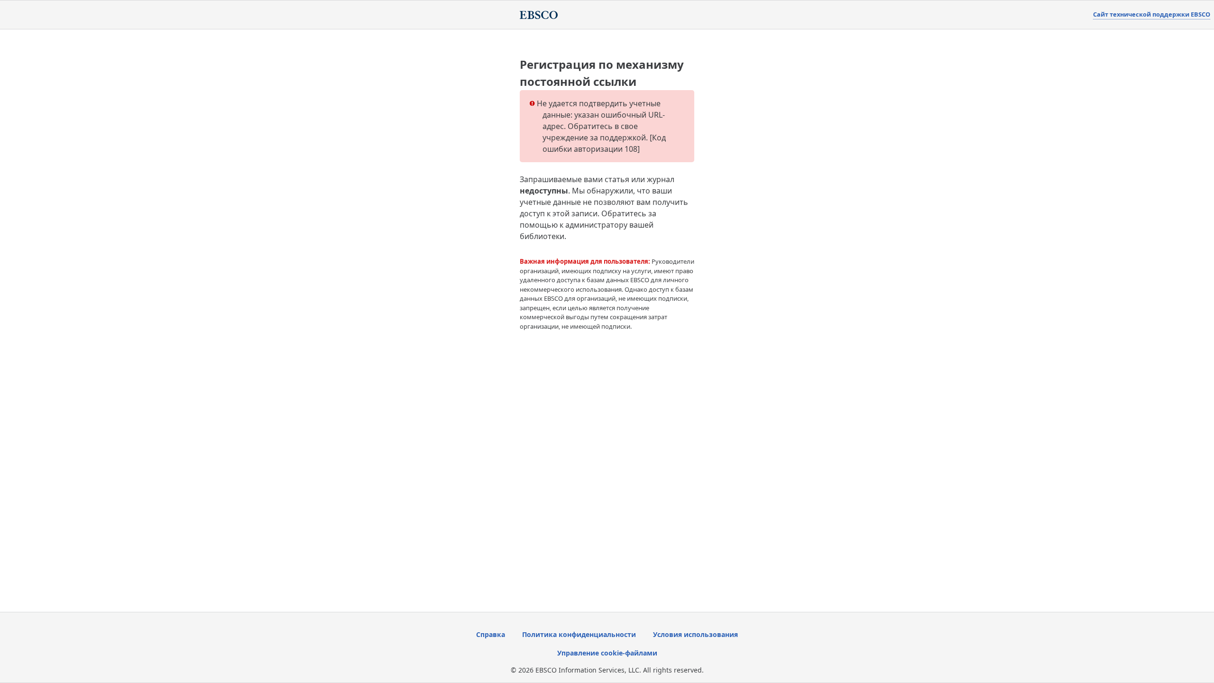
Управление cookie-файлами (607, 652)
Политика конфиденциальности (579, 634)
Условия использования (695, 634)
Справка (490, 634)
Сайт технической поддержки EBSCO (1151, 14)
